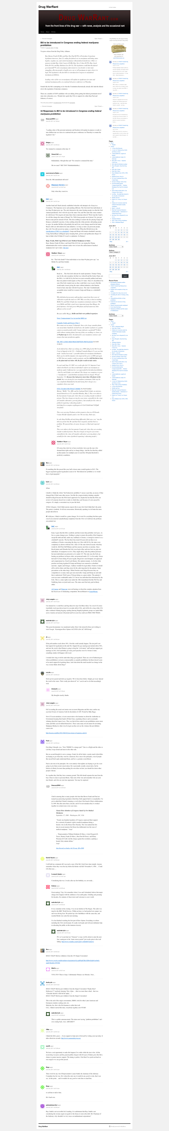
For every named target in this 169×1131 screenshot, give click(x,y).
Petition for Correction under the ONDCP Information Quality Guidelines (119, 204)
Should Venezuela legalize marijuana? (119, 305)
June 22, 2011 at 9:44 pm (52, 860)
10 (121, 232)
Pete (57, 48)
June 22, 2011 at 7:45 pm (58, 691)
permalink (72, 102)
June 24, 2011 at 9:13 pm (52, 1088)
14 (113, 234)
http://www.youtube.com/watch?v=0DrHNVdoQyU (78, 942)
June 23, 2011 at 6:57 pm (52, 1032)
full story (66, 248)
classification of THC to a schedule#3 (57, 231)
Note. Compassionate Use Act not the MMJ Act (72, 318)
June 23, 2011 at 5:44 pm (58, 1015)
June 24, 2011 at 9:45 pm (52, 1107)
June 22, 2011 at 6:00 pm (52, 674)
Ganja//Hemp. (93, 591)
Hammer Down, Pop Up (117, 176)
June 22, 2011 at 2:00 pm (52, 145)
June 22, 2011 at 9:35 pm (52, 743)
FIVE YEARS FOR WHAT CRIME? (69, 389)
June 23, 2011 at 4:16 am (63, 933)
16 (118, 234)
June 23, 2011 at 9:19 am (52, 984)
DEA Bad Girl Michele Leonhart (119, 164)
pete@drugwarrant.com (118, 58)
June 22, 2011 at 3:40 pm (52, 465)
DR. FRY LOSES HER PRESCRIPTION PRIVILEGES (75, 342)
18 (124, 234)
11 (124, 232)
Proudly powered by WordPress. (118, 1126)
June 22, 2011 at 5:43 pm (52, 639)
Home (42, 32)
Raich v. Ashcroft (116, 208)
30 (118, 239)
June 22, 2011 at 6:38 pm (63, 269)
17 (121, 234)
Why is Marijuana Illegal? (118, 222)
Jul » (127, 241)
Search (125, 276)
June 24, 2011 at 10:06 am (53, 1048)
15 (116, 234)
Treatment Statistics (116, 218)
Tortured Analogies (46, 38)
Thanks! (114, 144)
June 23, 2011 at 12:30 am (58, 787)
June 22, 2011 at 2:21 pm (52, 175)
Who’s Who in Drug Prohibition (119, 220)
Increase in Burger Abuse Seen (119, 181)
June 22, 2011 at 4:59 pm (52, 484)
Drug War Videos (116, 171)
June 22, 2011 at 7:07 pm (58, 528)
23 (118, 237)
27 (110, 239)
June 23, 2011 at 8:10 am (63, 444)
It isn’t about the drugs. (116, 307)
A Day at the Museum (117, 148)
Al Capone (54, 589)
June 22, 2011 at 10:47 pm (58, 187)
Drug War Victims (116, 169)
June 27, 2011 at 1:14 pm (58, 156)
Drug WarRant (48, 7)
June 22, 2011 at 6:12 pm (52, 705)
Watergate (64, 589)
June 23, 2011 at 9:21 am (58, 970)
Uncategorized (57, 102)
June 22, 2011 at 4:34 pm (58, 255)
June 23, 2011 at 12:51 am (58, 876)
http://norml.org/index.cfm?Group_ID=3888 (70, 848)
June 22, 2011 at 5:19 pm (52, 623)
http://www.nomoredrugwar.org (71, 1038)
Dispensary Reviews (58, 185)
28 (113, 239)
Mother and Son (116, 197)
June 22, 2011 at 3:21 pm (52, 201)
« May (110, 241)
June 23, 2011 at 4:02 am (58, 904)
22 (116, 237)
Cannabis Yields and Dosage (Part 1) (68, 323)
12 (127, 232)
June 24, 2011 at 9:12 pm (52, 1069)
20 (110, 237)
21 (113, 237)
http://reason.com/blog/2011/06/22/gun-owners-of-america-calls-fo (66, 733)
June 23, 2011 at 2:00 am (58, 888)
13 (110, 234)
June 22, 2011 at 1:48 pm (52, 121)
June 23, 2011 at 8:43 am (52, 951)
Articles (53, 32)
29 (116, 239)
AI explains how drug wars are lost (119, 293)
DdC (47, 199)
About (47, 32)
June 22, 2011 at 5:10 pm (52, 601)
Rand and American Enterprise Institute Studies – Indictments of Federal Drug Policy (119, 211)
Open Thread (99, 38)
